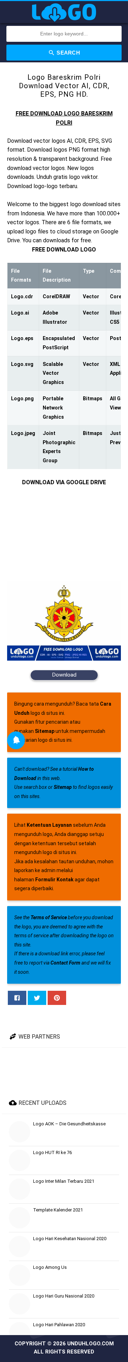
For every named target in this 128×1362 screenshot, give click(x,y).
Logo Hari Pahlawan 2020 (59, 1324)
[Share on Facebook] (17, 998)
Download (64, 675)
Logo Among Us (50, 1267)
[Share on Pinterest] (57, 998)
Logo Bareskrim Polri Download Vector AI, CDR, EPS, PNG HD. (64, 85)
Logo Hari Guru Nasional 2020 (63, 1296)
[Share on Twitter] (37, 998)
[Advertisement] (64, 534)
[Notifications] (16, 740)
